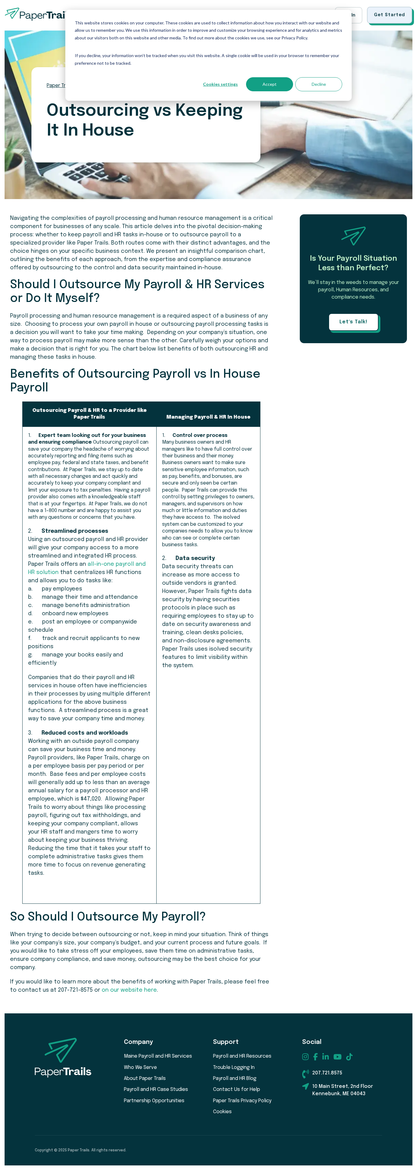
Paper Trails (60, 85)
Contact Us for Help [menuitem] (236, 1089)
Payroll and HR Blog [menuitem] (234, 1078)
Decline (319, 84)
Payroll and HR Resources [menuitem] (242, 1056)
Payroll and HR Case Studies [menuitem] (156, 1089)
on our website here (129, 990)
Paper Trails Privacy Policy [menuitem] (242, 1100)
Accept (270, 84)
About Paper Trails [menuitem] (145, 1078)
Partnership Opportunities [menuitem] (154, 1100)
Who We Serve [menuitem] (140, 1067)
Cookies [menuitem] (222, 1111)
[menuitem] (305, 1056)
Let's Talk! (353, 322)
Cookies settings (220, 84)
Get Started (389, 15)
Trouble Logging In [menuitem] (234, 1067)
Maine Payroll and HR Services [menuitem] (158, 1056)
